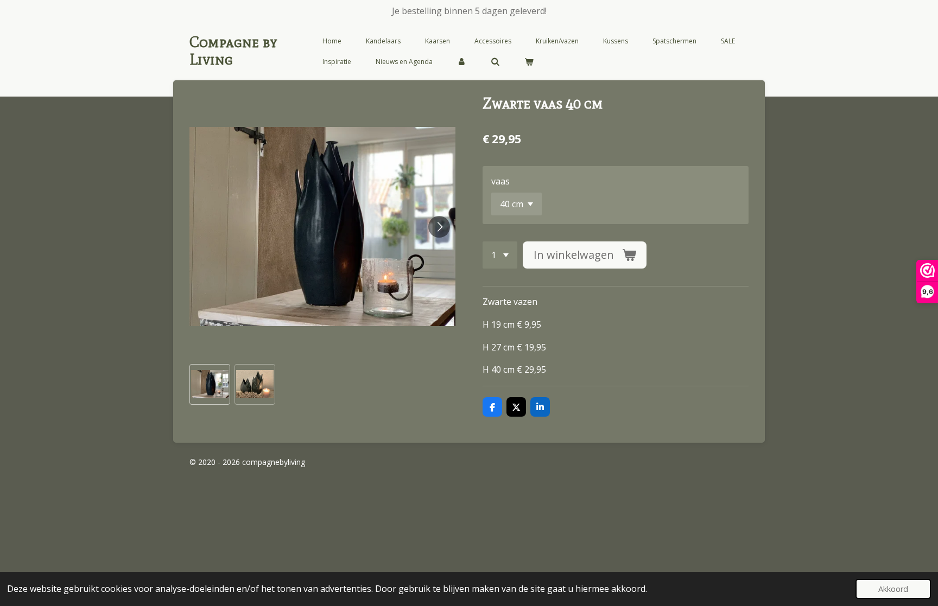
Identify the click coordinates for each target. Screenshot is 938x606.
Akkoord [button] (893, 589)
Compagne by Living (233, 50)
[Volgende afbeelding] (439, 227)
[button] (209, 384)
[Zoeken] (495, 62)
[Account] (461, 62)
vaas (500, 181)
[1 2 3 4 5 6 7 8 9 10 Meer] (500, 255)
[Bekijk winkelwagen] (529, 62)
